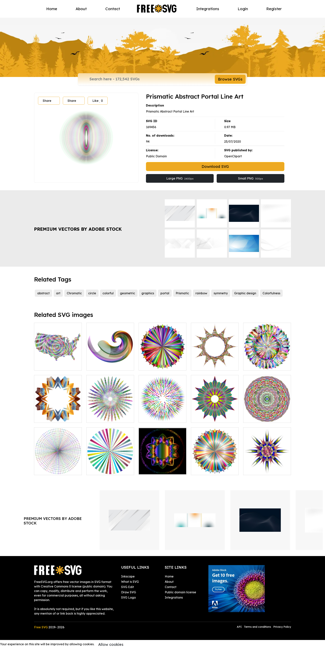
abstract (43, 293)
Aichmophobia (205, 365)
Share (47, 101)
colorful (108, 293)
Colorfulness (271, 293)
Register (274, 8)
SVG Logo (128, 597)
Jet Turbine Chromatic (263, 365)
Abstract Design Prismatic (109, 417)
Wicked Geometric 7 (157, 470)
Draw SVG (128, 592)
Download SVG (215, 166)
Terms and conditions (257, 626)
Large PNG (180, 178)
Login (243, 8)
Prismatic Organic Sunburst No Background (110, 467)
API (239, 626)
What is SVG (130, 582)
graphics (147, 293)
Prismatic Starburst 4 (158, 365)
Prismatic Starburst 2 (210, 470)
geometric (127, 293)
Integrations (207, 8)
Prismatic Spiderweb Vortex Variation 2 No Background (58, 465)
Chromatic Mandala (261, 417)
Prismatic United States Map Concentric (58, 363)
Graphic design (245, 293)
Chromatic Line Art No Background (110, 363)
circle (92, 293)
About (81, 8)
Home (51, 8)
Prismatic (182, 293)
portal (164, 293)
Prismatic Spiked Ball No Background (162, 415)
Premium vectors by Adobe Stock (78, 229)
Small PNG (250, 178)
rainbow (201, 293)
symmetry (221, 293)
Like (97, 101)
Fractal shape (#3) (260, 470)
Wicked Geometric (208, 417)
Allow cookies (110, 644)
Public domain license (180, 592)
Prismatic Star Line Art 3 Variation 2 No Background (58, 413)
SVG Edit (127, 587)
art (58, 293)
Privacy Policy (282, 626)
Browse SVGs (230, 79)
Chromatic (74, 293)
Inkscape (128, 576)
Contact (112, 8)
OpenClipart (233, 156)
